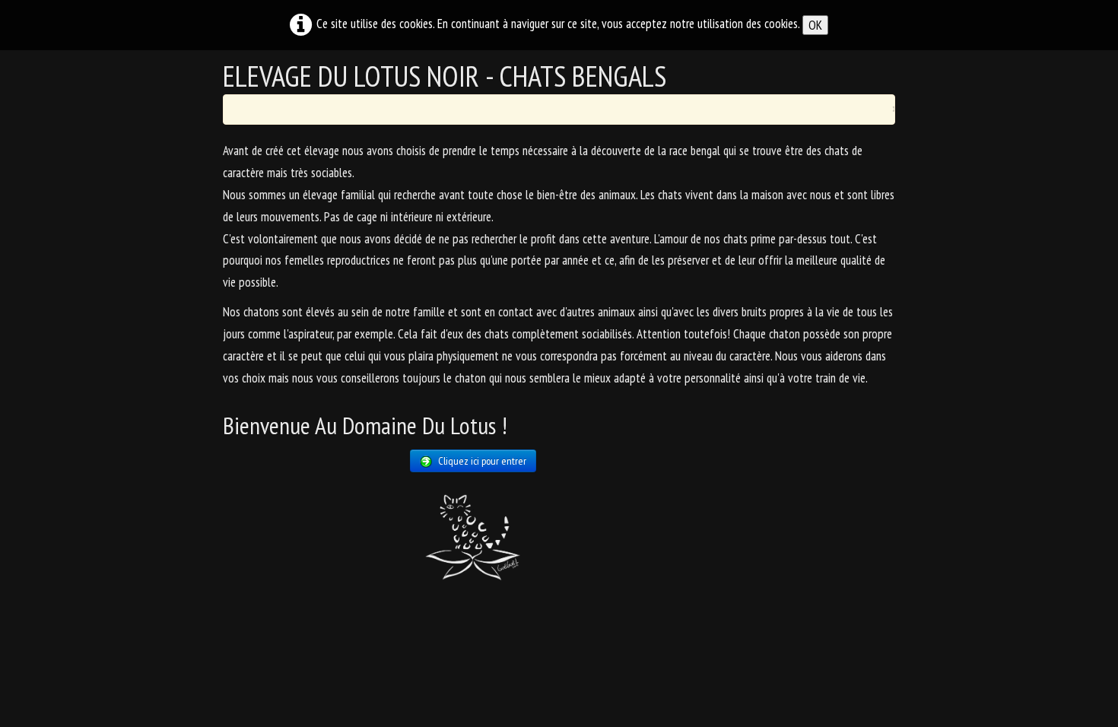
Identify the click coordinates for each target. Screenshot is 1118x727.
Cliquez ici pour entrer (482, 461)
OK (815, 25)
